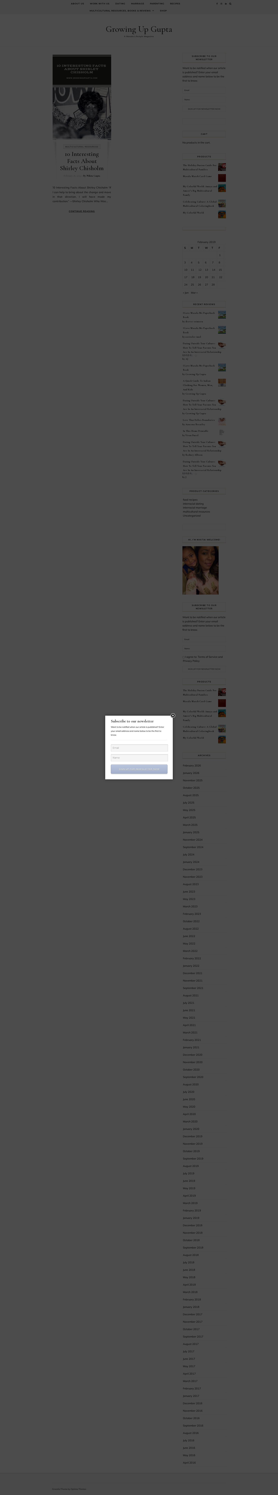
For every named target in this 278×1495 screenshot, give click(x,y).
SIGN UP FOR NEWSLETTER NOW (139, 769)
